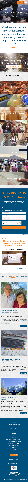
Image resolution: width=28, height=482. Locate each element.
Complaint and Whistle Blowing (14, 441)
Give (20, 2)
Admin (14, 433)
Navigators (5, 312)
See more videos (21, 268)
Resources (14, 447)
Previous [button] (2, 62)
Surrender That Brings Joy (9, 397)
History (14, 426)
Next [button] (25, 62)
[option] (14, 62)
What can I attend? (13, 66)
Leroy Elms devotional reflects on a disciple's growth (13, 207)
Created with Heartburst (9, 479)
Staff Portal (14, 437)
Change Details (14, 435)
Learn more (13, 47)
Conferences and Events (14, 445)
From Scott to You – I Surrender (10, 359)
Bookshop (14, 449)
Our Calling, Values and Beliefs (14, 424)
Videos (14, 451)
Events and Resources (14, 443)
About (14, 422)
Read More (23, 326)
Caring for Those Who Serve (9, 310)
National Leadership (14, 428)
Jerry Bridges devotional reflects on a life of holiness (13, 210)
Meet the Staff (14, 430)
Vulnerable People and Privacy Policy (14, 439)
